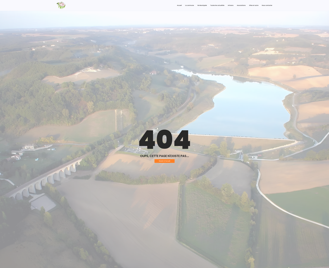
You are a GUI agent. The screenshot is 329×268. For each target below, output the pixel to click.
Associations (241, 5)
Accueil (179, 5)
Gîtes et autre (253, 5)
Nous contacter (267, 5)
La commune (189, 5)
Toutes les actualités (217, 5)
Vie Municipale (202, 5)
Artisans (230, 5)
